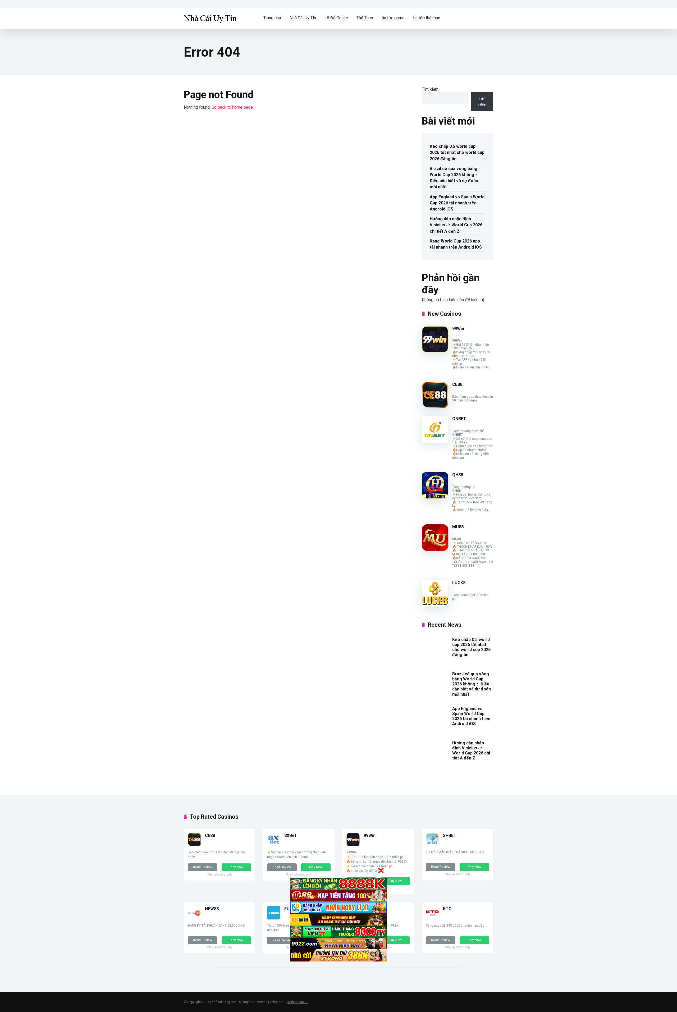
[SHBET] (432, 844)
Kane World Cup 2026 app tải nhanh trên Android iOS (456, 244)
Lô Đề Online (336, 17)
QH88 (457, 474)
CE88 (457, 384)
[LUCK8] (435, 605)
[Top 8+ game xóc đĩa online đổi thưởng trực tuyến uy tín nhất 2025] (210, 16)
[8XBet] (273, 844)
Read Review (202, 867)
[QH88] (435, 497)
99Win (458, 328)
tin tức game (393, 17)
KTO (447, 908)
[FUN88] (273, 918)
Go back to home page (232, 107)
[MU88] (435, 549)
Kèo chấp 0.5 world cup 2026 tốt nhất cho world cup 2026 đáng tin (457, 152)
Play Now (236, 867)
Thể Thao (364, 17)
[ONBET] (435, 441)
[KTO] (432, 918)
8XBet (290, 835)
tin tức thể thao (426, 17)
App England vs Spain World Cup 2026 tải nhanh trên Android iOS (457, 203)
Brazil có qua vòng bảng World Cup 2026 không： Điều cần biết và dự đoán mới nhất (454, 178)
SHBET (449, 835)
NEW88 (212, 908)
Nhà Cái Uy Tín (303, 17)
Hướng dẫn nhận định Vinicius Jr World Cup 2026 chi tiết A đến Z (456, 224)
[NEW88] (194, 918)
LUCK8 (458, 582)
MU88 (458, 526)
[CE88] (435, 406)
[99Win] (435, 351)
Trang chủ (272, 17)
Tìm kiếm (430, 89)
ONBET (459, 418)
